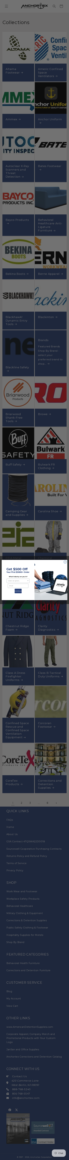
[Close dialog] (65, 561)
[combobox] (17, 581)
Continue (18, 591)
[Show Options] (28, 581)
